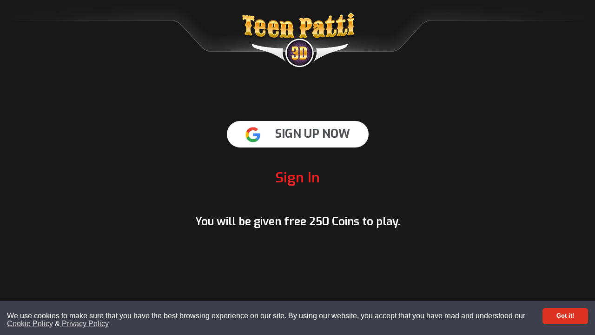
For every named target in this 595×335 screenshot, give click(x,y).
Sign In (297, 178)
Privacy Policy (84, 324)
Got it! (565, 315)
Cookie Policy (30, 324)
